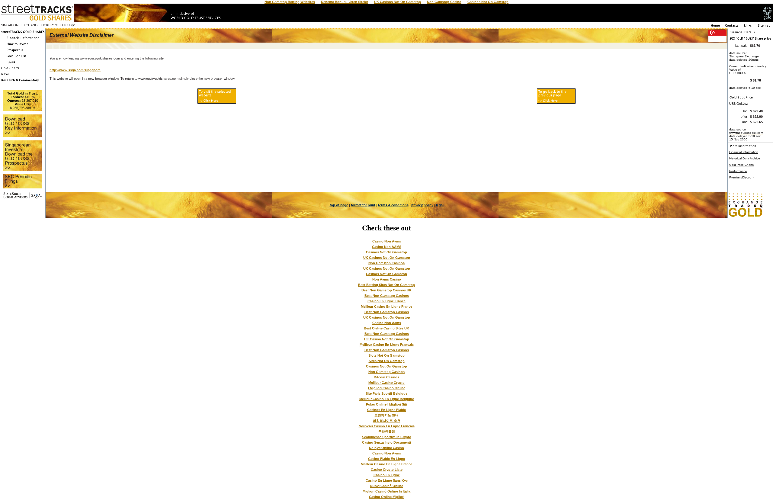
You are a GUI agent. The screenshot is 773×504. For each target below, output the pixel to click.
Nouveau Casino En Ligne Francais (387, 426)
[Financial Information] (22, 39)
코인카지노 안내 (386, 415)
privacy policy (422, 205)
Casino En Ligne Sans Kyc (387, 480)
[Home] (715, 27)
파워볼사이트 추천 (386, 420)
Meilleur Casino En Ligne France (386, 306)
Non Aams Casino (386, 279)
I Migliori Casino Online (386, 388)
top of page (339, 205)
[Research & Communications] (22, 82)
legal (440, 205)
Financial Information (743, 152)
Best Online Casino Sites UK (386, 328)
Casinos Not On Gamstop (386, 252)
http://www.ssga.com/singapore (75, 70)
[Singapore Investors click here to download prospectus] (22, 51)
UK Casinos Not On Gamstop (386, 257)
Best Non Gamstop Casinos (386, 295)
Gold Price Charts (741, 164)
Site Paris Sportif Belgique (386, 393)
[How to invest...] (22, 45)
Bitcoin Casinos (386, 377)
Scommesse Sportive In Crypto (386, 437)
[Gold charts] (22, 70)
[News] (22, 76)
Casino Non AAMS (386, 247)
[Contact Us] (732, 27)
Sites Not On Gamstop (387, 361)
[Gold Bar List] (22, 57)
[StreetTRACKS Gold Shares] (22, 33)
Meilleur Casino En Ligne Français (387, 344)
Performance (738, 171)
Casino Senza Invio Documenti (386, 442)
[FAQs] (22, 64)
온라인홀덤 (386, 431)
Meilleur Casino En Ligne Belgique (386, 399)
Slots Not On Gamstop (386, 355)
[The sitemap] (764, 27)
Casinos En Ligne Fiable (386, 410)
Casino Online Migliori (386, 497)
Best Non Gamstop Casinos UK (386, 290)
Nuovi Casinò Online (386, 486)
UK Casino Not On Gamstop (386, 339)
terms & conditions (393, 205)
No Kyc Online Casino (386, 448)
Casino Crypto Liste (387, 469)
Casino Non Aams (386, 241)
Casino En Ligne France (386, 301)
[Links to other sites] (748, 27)
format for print (363, 205)
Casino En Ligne (387, 475)
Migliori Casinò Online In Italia (386, 491)
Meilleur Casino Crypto (386, 382)
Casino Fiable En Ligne (386, 459)
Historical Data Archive (744, 158)
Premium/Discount (741, 177)
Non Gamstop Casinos (386, 263)
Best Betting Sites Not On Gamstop (386, 285)
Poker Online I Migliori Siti (386, 404)
